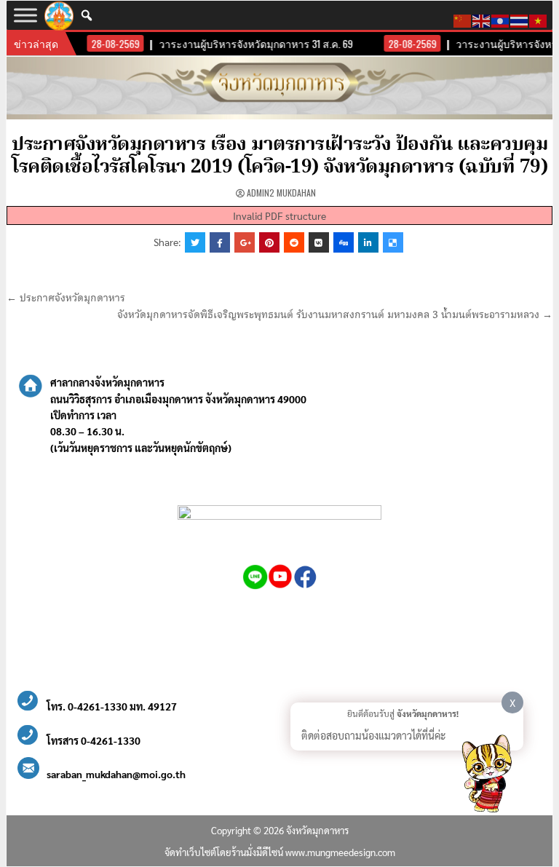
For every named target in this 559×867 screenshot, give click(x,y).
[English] (481, 18)
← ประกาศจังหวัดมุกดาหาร (66, 298)
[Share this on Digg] (343, 242)
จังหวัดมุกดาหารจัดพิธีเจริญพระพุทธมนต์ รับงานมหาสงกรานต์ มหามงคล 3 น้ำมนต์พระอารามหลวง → (334, 315)
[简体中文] (462, 18)
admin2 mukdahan (281, 192)
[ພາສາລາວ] (500, 18)
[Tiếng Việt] (538, 18)
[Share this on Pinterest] (269, 242)
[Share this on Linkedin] (368, 242)
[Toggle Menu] (25, 15)
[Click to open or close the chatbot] (486, 776)
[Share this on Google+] (244, 242)
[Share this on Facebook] (220, 242)
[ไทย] (519, 18)
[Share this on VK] (319, 242)
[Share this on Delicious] (393, 242)
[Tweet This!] (195, 242)
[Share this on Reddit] (294, 242)
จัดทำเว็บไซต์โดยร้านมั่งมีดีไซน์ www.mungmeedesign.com (279, 852)
